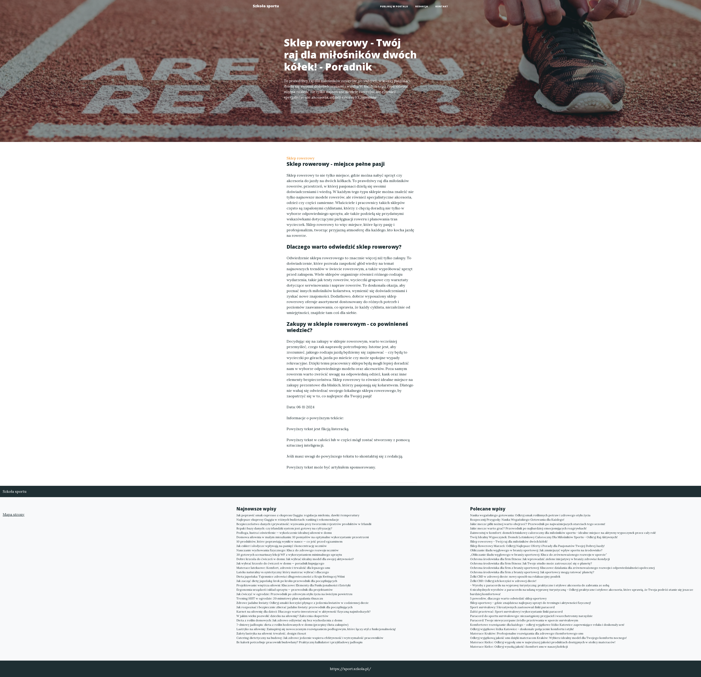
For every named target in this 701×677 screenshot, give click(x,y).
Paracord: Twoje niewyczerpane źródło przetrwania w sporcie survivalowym (524, 620)
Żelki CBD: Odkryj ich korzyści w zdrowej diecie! (503, 581)
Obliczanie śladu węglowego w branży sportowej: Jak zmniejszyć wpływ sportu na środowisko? (536, 550)
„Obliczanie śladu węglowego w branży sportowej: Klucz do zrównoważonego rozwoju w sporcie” (538, 554)
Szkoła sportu (266, 5)
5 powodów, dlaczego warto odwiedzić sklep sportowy (508, 598)
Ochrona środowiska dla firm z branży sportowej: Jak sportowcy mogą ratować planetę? (532, 572)
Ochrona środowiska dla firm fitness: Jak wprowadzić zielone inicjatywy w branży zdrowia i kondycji (540, 559)
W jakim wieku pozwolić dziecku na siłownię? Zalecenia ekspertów (282, 616)
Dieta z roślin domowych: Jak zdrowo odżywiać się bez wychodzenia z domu (289, 620)
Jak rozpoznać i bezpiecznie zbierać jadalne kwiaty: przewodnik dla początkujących (294, 607)
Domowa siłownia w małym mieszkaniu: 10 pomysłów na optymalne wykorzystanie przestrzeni (302, 537)
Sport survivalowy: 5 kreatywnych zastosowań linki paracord (512, 607)
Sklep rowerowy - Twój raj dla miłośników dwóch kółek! (508, 541)
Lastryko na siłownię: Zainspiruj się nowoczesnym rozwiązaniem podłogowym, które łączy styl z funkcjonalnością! (316, 629)
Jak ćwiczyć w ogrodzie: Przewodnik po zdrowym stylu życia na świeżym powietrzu (294, 594)
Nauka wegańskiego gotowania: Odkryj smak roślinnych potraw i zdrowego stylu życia (530, 515)
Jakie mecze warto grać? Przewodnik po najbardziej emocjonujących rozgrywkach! (528, 528)
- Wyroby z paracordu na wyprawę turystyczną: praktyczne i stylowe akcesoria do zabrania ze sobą (539, 585)
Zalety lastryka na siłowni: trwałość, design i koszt (271, 633)
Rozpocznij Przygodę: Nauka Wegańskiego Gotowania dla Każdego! (517, 519)
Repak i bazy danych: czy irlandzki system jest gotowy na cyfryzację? (284, 528)
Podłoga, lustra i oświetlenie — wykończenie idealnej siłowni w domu (284, 533)
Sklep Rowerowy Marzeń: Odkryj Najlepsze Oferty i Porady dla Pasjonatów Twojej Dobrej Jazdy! (537, 546)
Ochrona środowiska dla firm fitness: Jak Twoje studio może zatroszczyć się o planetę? (531, 563)
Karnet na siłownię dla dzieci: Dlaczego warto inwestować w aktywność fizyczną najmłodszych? (303, 611)
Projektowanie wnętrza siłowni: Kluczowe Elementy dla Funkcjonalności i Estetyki (293, 585)
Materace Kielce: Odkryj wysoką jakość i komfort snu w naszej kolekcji (519, 646)
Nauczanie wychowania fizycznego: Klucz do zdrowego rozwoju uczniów (287, 550)
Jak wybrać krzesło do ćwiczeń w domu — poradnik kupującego (280, 563)
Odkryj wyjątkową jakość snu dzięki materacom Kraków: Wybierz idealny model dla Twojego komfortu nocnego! (548, 638)
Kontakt (441, 6)
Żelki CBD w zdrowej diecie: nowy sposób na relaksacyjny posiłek (515, 576)
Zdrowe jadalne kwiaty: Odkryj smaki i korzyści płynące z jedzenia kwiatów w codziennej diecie (302, 603)
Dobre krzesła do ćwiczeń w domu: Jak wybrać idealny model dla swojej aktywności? (295, 559)
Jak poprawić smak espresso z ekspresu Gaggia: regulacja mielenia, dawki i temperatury (297, 515)
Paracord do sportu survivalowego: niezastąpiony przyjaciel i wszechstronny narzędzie (531, 616)
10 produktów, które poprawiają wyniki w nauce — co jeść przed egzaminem (289, 541)
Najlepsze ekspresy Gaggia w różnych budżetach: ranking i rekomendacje (287, 519)
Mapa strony (13, 514)
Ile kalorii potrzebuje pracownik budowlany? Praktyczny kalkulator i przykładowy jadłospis (299, 642)
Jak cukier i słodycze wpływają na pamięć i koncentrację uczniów (281, 546)
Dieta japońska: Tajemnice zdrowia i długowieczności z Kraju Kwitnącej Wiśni (290, 576)
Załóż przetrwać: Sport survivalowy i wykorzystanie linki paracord (516, 611)
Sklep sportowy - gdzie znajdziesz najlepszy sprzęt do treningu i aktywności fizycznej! (530, 603)
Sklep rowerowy (301, 158)
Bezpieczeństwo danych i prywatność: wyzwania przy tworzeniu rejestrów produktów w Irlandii (303, 524)
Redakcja (421, 6)
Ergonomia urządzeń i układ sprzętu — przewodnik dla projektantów (284, 589)
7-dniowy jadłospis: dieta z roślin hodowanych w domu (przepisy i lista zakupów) (292, 624)
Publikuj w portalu (394, 6)
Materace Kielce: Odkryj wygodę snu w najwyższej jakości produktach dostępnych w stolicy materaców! (542, 642)
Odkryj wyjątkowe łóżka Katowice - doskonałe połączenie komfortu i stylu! (522, 629)
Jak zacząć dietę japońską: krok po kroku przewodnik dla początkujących (286, 581)
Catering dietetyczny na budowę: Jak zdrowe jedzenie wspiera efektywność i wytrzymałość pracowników (309, 638)
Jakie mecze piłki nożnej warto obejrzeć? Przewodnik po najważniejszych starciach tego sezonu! (537, 524)
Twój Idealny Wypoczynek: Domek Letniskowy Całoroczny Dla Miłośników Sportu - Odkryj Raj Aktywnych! (544, 537)
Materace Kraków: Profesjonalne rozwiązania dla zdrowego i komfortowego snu (526, 633)
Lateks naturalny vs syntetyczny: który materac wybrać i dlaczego (282, 572)
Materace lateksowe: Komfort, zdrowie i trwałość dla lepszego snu (283, 568)
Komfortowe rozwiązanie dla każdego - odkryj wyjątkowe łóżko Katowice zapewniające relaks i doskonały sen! (547, 624)
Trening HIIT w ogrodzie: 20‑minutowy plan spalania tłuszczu (279, 598)
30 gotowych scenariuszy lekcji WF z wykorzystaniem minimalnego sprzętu (289, 554)
